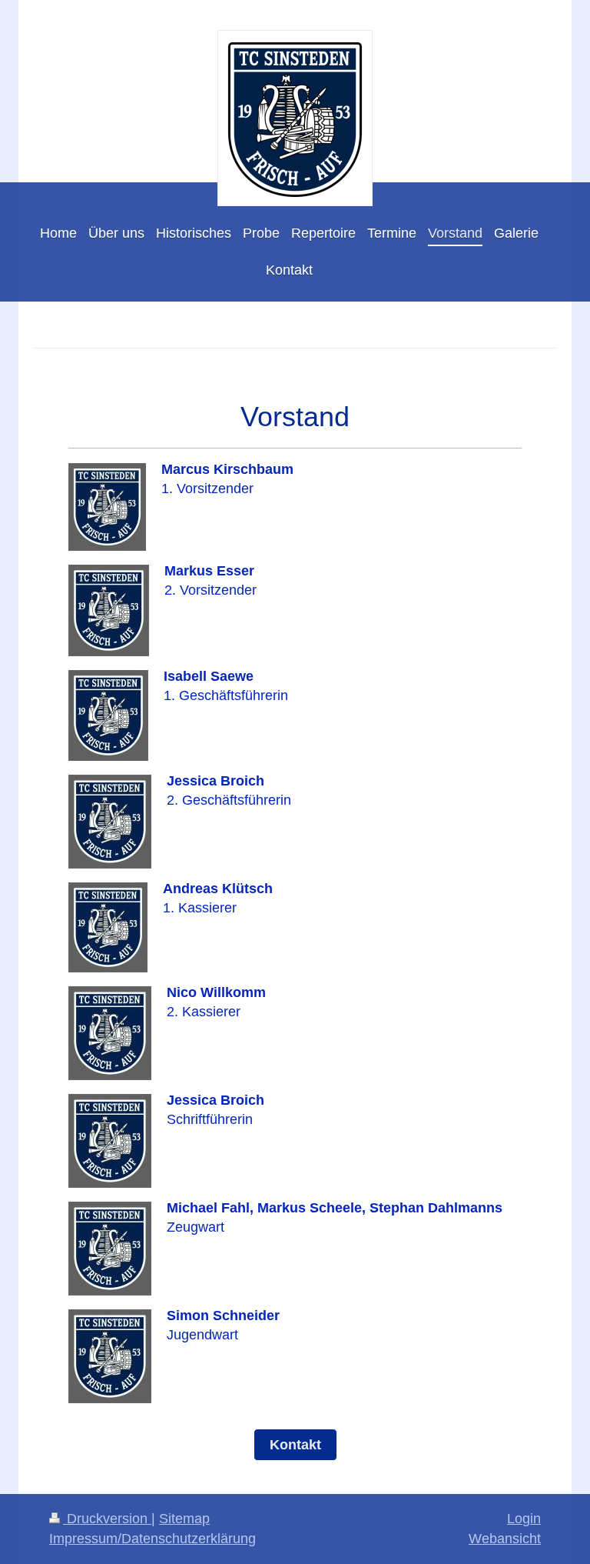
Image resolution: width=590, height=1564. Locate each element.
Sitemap (184, 1518)
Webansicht (505, 1538)
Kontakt (295, 1444)
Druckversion (107, 1518)
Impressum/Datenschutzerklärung (152, 1538)
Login (524, 1518)
